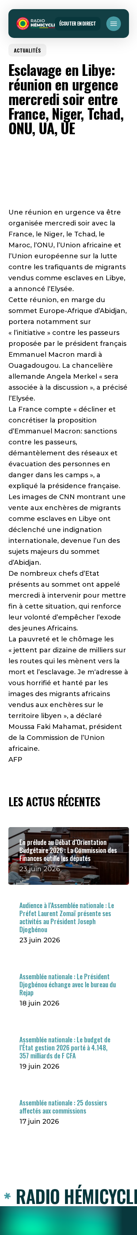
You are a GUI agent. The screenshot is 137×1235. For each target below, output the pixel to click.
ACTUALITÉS (27, 50)
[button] (113, 24)
